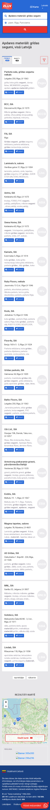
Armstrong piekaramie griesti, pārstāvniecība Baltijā (19, 463)
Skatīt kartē (23, 738)
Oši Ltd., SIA (10, 429)
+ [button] (6, 702)
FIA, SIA (8, 134)
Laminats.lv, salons (14, 163)
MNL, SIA (8, 585)
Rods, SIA (9, 311)
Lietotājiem (6, 804)
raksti (17, 59)
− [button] (6, 706)
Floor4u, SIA (10, 340)
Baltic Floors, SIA (13, 399)
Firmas (7, 59)
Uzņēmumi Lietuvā (15, 771)
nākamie (32, 678)
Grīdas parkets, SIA (14, 370)
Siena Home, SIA (12, 222)
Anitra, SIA (9, 193)
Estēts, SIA (9, 494)
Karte (36, 7)
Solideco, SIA (11, 615)
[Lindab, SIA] (18, 720)
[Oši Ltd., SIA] (5, 716)
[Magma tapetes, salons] (45, 726)
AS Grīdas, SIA (11, 553)
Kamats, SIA (10, 252)
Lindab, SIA (10, 647)
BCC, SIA (8, 104)
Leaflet (45, 742)
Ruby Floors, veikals (14, 281)
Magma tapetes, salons (16, 523)
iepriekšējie (19, 678)
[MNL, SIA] (14, 723)
